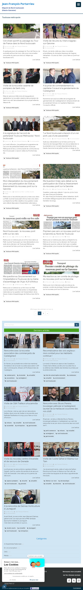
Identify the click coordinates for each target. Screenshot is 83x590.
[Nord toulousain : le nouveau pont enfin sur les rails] (21, 221)
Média (6, 555)
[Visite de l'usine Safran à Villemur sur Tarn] (61, 449)
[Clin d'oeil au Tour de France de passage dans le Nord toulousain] (21, 31)
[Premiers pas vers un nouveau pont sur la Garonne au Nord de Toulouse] (61, 221)
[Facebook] (69, 580)
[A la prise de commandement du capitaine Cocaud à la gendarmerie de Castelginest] (61, 76)
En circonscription (10, 548)
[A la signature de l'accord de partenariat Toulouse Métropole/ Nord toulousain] (21, 123)
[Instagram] (79, 580)
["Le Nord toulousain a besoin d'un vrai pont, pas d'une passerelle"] (61, 123)
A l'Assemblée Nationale (12, 544)
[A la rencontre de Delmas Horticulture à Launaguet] (22, 496)
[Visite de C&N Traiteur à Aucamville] (22, 394)
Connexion (77, 588)
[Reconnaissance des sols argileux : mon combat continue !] (61, 341)
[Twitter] (74, 580)
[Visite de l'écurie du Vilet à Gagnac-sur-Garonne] (61, 31)
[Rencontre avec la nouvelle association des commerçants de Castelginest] (22, 341)
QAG (5, 552)
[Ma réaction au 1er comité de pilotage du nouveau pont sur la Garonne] (61, 266)
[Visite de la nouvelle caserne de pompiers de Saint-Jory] (21, 76)
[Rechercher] (76, 324)
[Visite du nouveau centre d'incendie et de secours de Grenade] (22, 449)
